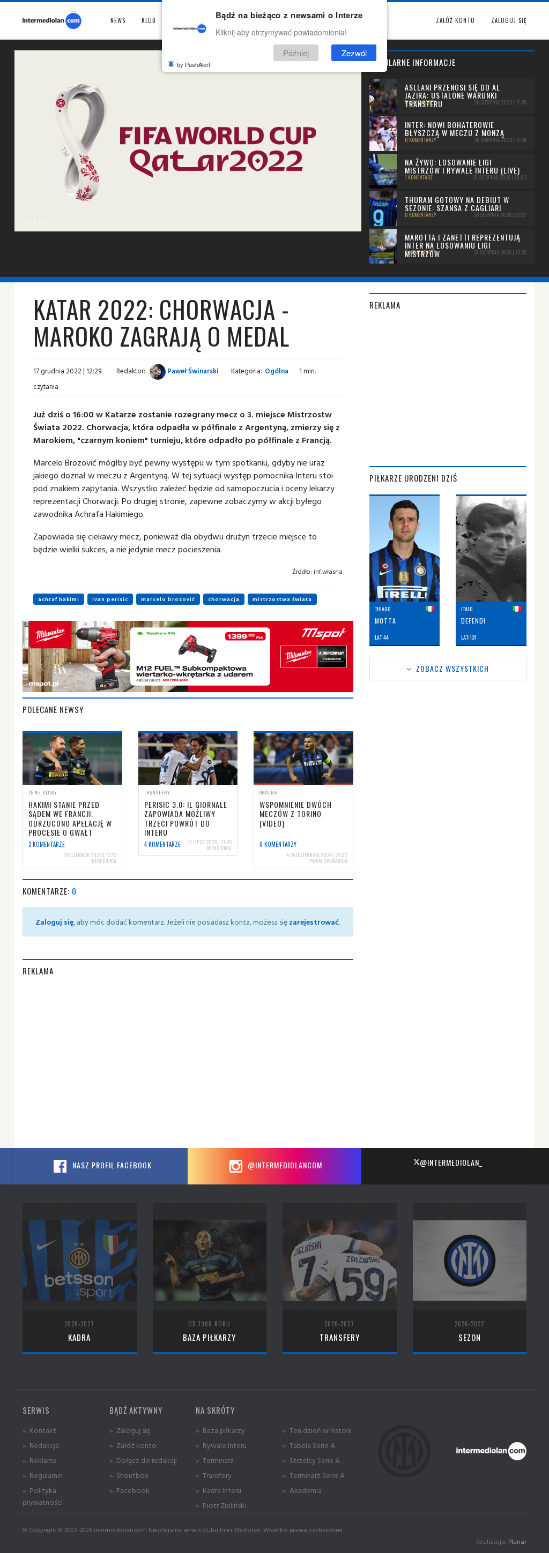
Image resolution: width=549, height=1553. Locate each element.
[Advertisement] (188, 1062)
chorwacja (224, 599)
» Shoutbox (129, 1475)
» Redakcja (41, 1445)
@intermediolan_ (451, 1162)
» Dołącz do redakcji (143, 1460)
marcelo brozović (168, 599)
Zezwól (354, 52)
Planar (517, 1541)
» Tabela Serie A (309, 1445)
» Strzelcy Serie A (311, 1460)
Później (296, 52)
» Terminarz (215, 1460)
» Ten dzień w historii (317, 1430)
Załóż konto (455, 20)
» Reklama (40, 1460)
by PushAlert (193, 64)
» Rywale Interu (221, 1445)
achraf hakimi (58, 599)
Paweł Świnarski (192, 370)
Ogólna (276, 370)
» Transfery (214, 1475)
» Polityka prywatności (43, 1495)
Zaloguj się (508, 20)
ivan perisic (110, 599)
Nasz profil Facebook (111, 1165)
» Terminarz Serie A (314, 1475)
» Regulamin (43, 1475)
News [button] (117, 20)
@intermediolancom (284, 1165)
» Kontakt (39, 1430)
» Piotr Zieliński (221, 1505)
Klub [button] (149, 20)
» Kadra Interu (218, 1490)
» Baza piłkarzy (220, 1430)
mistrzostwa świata (282, 599)
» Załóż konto (133, 1445)
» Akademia (302, 1490)
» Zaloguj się (129, 1430)
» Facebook (129, 1490)
